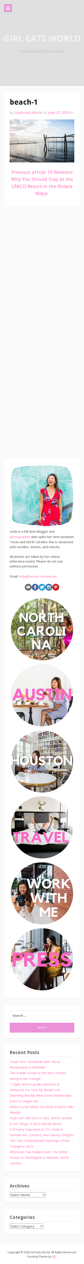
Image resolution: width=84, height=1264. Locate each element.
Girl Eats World (42, 38)
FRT (54, 1256)
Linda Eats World (28, 112)
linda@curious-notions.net (38, 576)
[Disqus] (42, 273)
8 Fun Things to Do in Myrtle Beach (35, 1124)
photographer (20, 537)
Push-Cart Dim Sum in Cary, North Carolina (41, 1118)
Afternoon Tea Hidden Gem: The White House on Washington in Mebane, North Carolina (39, 1157)
